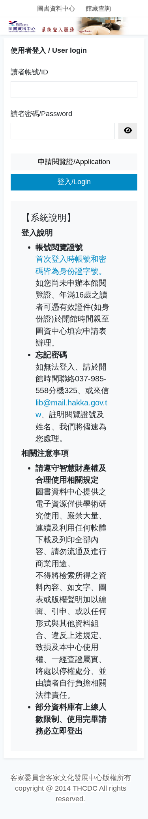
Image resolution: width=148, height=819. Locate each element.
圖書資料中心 (56, 8)
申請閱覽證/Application (74, 162)
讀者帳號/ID (29, 72)
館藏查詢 (98, 8)
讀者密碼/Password (41, 114)
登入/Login (74, 182)
